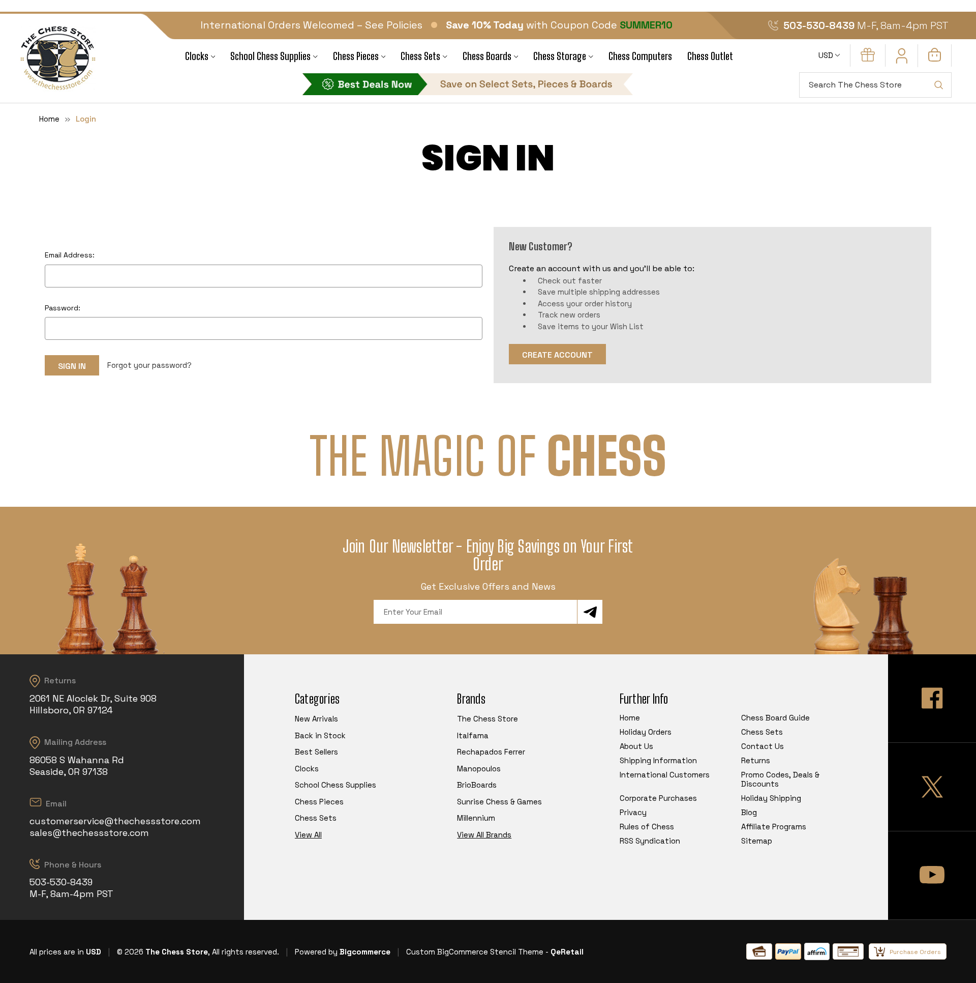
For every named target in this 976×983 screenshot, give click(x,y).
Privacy (633, 812)
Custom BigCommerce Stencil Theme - (477, 952)
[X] (932, 787)
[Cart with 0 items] (934, 59)
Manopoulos (479, 768)
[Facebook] (932, 698)
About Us (636, 746)
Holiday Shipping (771, 798)
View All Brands (484, 835)
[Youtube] (932, 875)
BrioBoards (477, 785)
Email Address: (70, 254)
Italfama (473, 735)
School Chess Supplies (270, 56)
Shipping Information (658, 760)
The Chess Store (487, 719)
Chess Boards (487, 56)
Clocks (196, 56)
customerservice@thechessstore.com (115, 821)
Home (630, 717)
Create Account (557, 355)
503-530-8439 (819, 25)
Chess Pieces (356, 56)
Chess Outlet (710, 56)
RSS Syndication (650, 841)
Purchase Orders (915, 952)
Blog (749, 812)
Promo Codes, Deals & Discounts (780, 779)
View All (308, 835)
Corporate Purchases (658, 798)
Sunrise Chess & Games (499, 801)
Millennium (476, 818)
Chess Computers (640, 56)
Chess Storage (559, 56)
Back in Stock (320, 735)
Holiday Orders (646, 732)
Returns (755, 760)
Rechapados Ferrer (491, 752)
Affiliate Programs (773, 826)
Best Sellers (316, 752)
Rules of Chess (647, 826)
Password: (62, 307)
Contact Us (762, 746)
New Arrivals (316, 719)
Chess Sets (420, 56)
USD (826, 55)
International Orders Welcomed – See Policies (311, 25)
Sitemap (756, 841)
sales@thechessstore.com (89, 833)
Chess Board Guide (775, 717)
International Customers (665, 774)
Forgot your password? (149, 365)
